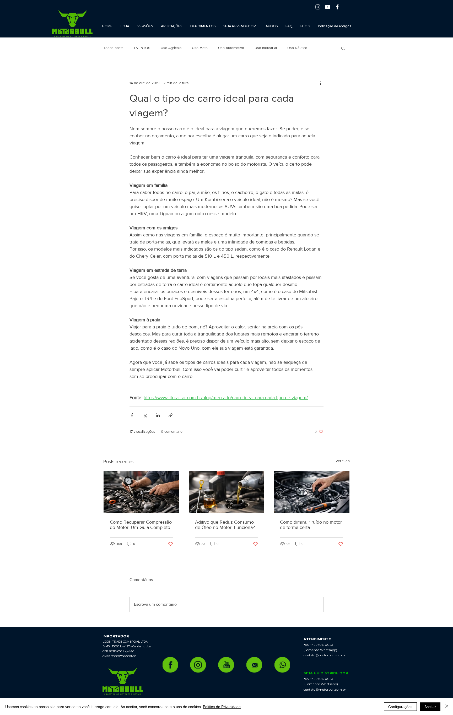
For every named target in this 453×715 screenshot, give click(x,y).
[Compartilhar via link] (170, 415)
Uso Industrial (266, 48)
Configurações (400, 706)
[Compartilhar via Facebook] (132, 415)
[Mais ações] (320, 83)
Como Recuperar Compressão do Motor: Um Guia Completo (141, 524)
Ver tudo (343, 461)
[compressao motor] (141, 492)
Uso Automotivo (231, 48)
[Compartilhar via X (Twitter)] (144, 415)
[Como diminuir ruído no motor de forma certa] (311, 492)
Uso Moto (200, 48)
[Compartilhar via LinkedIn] (157, 415)
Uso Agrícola (171, 48)
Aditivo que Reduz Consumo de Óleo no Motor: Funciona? (225, 524)
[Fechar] (447, 706)
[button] (343, 48)
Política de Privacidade (222, 706)
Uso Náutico (297, 48)
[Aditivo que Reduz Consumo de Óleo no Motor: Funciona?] (227, 492)
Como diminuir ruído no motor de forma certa (311, 524)
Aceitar (430, 706)
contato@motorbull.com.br (325, 655)
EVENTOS (142, 48)
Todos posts (113, 48)
